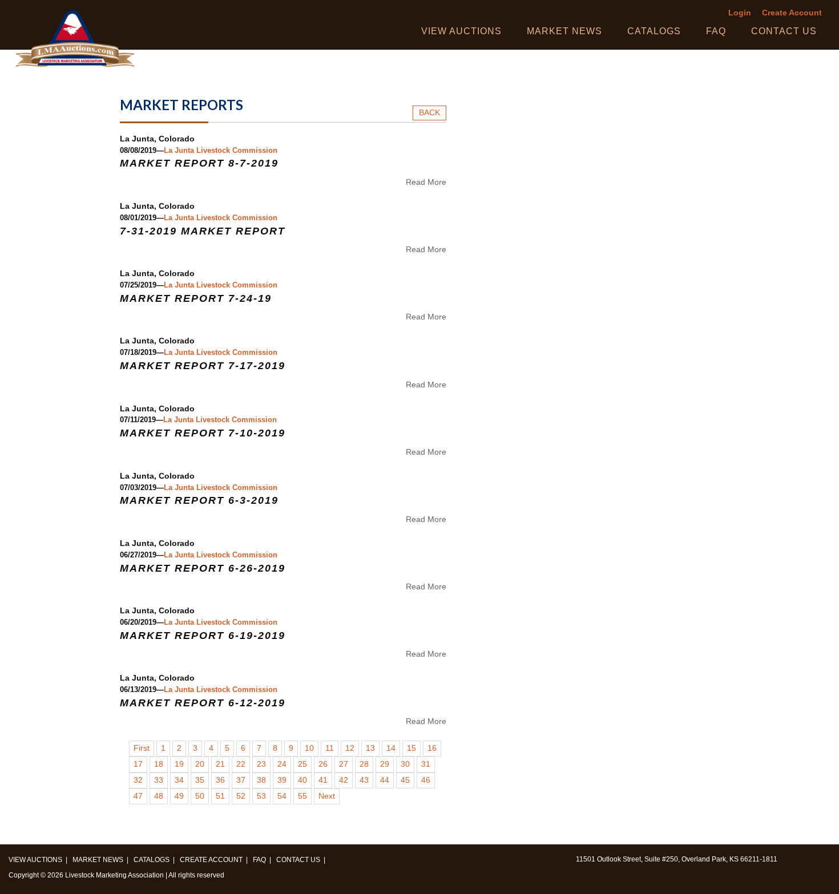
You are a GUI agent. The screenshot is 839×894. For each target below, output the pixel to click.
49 (179, 796)
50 (199, 796)
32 (138, 780)
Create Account (792, 13)
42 (343, 780)
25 (302, 764)
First (142, 748)
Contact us (784, 31)
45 (405, 780)
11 (329, 748)
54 (282, 796)
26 (323, 764)
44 (384, 780)
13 (370, 748)
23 (261, 764)
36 (220, 780)
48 (158, 796)
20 (199, 764)
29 (384, 764)
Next (326, 796)
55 (302, 796)
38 (261, 780)
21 (220, 764)
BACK (429, 112)
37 (240, 780)
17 (138, 764)
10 (309, 748)
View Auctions (461, 31)
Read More (426, 182)
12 (349, 748)
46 (425, 780)
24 (282, 764)
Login (739, 13)
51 (220, 796)
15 (411, 748)
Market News (564, 31)
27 (343, 764)
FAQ (716, 31)
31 (425, 764)
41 (323, 780)
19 (179, 764)
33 (158, 780)
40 (302, 780)
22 (240, 764)
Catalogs (654, 31)
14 (391, 748)
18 (158, 764)
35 (199, 780)
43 (364, 780)
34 (179, 780)
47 (138, 796)
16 (432, 748)
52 (240, 796)
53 (261, 796)
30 (405, 764)
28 (364, 764)
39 (282, 780)
